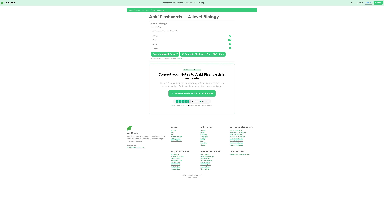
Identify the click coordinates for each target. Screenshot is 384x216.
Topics (130, 10)
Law (201, 141)
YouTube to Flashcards (237, 137)
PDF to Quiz (175, 154)
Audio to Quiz (175, 167)
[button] (352, 3)
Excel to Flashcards (236, 139)
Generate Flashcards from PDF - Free (204, 54)
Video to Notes (205, 169)
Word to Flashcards (236, 134)
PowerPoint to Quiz (177, 156)
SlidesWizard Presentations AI (239, 154)
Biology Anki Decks (143, 10)
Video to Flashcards (236, 145)
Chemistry (203, 134)
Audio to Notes (205, 167)
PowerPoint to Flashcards (238, 132)
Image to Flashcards (236, 141)
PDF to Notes (204, 154)
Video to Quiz (175, 169)
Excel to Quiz (175, 163)
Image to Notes (205, 165)
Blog (172, 132)
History (202, 139)
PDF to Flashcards (236, 130)
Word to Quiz (175, 158)
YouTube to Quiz (176, 161)
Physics (203, 145)
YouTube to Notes (206, 161)
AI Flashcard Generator (173, 3)
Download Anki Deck (164, 54)
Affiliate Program (176, 137)
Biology (202, 132)
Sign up (378, 3)
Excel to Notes (205, 163)
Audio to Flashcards (236, 143)
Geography (204, 137)
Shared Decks (190, 3)
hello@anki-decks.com (135, 147)
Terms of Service (176, 141)
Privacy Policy (175, 139)
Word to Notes (205, 158)
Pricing (201, 3)
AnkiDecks (9, 3)
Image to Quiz (175, 165)
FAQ (172, 134)
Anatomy (203, 130)
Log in (369, 3)
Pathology (203, 143)
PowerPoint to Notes (207, 156)
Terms (180, 58)
